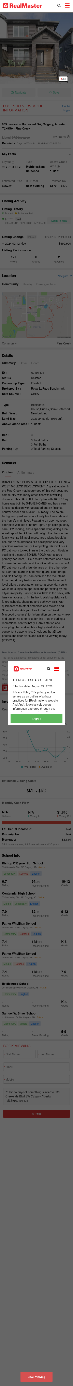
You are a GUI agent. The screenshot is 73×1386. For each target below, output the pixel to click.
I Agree (36, 719)
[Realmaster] (22, 5)
